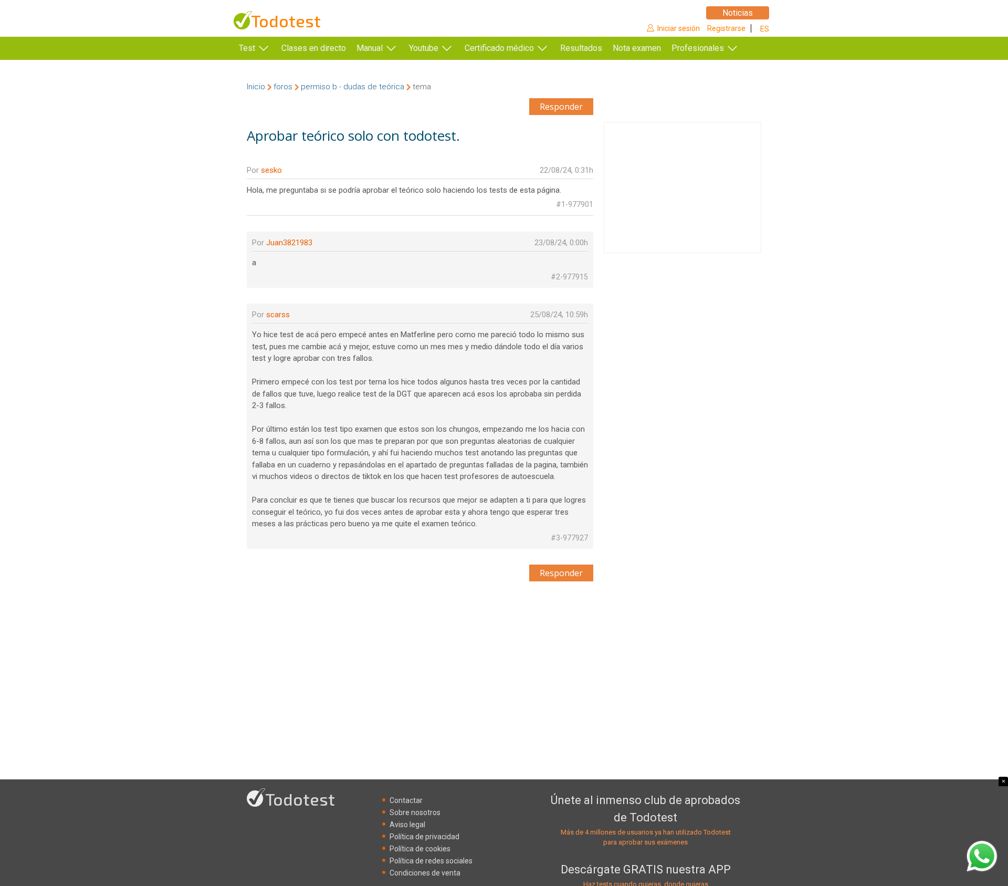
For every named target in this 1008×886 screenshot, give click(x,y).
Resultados (581, 48)
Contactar (406, 800)
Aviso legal (407, 824)
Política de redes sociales (431, 861)
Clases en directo (313, 48)
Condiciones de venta (425, 873)
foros (283, 86)
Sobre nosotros (415, 812)
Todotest (286, 21)
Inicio (256, 86)
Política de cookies (420, 849)
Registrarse (726, 28)
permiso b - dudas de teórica (352, 86)
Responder (561, 106)
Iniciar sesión (678, 28)
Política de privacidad (424, 836)
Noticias (737, 13)
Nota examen (637, 48)
